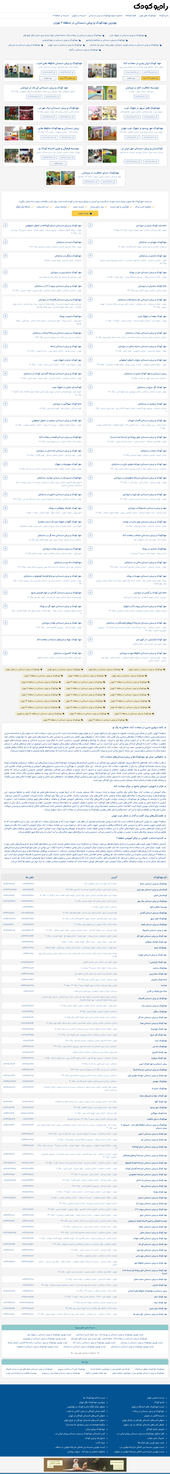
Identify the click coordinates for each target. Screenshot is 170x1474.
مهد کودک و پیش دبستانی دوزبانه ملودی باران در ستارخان (139, 464)
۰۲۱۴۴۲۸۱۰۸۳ (28, 1046)
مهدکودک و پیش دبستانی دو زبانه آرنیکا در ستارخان (57, 333)
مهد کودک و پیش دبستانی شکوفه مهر (150, 1262)
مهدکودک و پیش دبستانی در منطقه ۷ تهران (84, 688)
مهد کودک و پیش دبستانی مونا (153, 1023)
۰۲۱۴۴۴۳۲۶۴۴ (27, 936)
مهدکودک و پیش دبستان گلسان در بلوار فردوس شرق (56, 592)
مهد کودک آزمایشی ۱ (158, 962)
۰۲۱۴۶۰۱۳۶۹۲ (28, 947)
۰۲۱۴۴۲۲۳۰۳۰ (27, 1314)
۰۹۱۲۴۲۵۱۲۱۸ (28, 883)
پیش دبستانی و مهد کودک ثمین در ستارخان (145, 373)
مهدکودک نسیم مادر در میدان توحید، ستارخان (59, 477)
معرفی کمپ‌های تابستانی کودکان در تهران (87, 1415)
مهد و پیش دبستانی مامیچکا (154, 930)
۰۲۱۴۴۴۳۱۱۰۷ (9, 1215)
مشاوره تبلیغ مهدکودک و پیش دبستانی (105, 15)
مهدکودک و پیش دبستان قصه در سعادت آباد (60, 437)
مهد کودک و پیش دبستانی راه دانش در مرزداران (59, 450)
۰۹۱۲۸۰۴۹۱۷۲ (28, 924)
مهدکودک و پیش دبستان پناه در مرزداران (62, 548)
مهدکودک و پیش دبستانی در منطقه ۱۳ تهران (84, 701)
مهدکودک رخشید (159, 967)
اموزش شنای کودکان (155, 1429)
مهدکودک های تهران (147, 15)
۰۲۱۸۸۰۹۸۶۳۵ (131, 117)
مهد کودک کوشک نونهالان (156, 941)
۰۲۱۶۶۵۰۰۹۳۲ (28, 1162)
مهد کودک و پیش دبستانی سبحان (152, 1197)
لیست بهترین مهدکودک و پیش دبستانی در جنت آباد (94, 1342)
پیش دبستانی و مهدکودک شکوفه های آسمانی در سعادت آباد (59, 128)
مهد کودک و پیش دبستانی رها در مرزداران (62, 623)
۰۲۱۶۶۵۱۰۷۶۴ (9, 1075)
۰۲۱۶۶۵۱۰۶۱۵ (28, 1075)
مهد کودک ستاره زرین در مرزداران (66, 272)
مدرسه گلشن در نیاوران (154, 1415)
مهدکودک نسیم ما (159, 1088)
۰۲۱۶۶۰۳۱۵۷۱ (28, 1209)
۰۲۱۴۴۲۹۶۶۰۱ (28, 1154)
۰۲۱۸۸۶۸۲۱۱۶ (8, 924)
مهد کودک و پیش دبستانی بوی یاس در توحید (145, 521)
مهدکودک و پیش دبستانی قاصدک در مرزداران (60, 299)
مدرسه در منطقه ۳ (61, 15)
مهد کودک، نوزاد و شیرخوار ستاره (153, 1095)
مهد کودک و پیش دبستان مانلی (153, 1232)
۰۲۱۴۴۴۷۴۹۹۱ (28, 941)
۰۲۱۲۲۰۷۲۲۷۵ (8, 895)
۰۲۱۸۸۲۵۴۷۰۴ (27, 930)
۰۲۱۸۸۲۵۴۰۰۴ (9, 930)
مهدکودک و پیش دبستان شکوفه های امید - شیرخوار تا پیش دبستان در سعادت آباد (59, 63)
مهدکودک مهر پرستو (158, 1107)
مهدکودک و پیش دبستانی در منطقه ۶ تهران (128, 688)
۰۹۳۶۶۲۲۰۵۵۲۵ (26, 1302)
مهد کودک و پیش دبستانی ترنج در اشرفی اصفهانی (143, 360)
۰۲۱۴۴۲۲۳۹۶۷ (27, 1249)
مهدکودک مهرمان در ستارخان (153, 242)
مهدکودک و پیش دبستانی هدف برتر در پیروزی (61, 1373)
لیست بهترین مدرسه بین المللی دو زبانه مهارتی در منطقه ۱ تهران (81, 1447)
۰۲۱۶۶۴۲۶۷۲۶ (28, 1017)
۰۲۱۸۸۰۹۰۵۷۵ (27, 1296)
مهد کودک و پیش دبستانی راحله (66, 346)
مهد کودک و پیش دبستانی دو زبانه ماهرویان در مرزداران (140, 477)
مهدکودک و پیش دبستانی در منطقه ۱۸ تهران (132, 713)
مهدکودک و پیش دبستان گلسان (153, 912)
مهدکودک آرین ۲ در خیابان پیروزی (71, 1369)
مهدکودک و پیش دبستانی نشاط (153, 883)
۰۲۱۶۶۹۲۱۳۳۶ (28, 1238)
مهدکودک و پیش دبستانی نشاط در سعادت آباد (144, 535)
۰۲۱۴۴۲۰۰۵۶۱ (9, 1314)
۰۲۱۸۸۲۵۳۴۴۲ (27, 1180)
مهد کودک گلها (160, 1101)
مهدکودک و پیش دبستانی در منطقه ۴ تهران (84, 682)
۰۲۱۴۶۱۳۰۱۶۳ (65, 157)
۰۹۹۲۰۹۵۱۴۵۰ (27, 895)
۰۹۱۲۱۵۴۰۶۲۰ (66, 137)
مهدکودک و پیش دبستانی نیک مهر (152, 901)
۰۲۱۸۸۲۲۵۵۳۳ (27, 962)
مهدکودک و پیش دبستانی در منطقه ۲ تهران (42, 675)
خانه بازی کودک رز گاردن (156, 991)
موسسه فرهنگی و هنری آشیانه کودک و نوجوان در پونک (59, 148)
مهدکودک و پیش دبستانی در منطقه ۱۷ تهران (39, 707)
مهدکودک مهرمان (159, 1081)
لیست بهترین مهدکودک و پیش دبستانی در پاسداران (132, 1346)
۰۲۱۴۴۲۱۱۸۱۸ (8, 1249)
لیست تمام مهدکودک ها (94, 1397)
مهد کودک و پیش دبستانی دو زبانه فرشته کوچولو (146, 1162)
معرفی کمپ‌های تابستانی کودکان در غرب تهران (143, 1424)
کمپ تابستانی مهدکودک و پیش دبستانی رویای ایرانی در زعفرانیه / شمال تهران (82, 1434)
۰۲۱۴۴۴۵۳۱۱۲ (28, 1197)
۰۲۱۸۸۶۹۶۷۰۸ (9, 883)
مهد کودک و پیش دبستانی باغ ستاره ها (150, 1314)
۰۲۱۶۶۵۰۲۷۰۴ (9, 1063)
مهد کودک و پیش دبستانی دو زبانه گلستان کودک (146, 1168)
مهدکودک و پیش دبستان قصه (154, 924)
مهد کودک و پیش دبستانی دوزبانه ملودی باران (147, 1075)
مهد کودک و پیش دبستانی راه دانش (151, 1180)
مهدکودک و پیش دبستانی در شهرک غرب (126, 35)
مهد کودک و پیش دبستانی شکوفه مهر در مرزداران (143, 653)
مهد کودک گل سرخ (158, 1034)
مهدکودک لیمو (160, 947)
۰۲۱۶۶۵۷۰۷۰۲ (28, 1255)
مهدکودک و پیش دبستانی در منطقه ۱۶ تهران (84, 707)
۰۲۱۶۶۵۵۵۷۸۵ (9, 1232)
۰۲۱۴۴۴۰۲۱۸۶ (28, 1215)
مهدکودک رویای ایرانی (95, 1429)
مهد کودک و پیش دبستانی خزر (153, 1139)
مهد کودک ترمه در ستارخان (154, 450)
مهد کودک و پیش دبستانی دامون (152, 1133)
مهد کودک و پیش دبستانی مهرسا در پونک (147, 576)
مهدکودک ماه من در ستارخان (68, 562)
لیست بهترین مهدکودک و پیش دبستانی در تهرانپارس (44, 1338)
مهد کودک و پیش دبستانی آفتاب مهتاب (147, 420)
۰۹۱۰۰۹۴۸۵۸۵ (27, 912)
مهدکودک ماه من (159, 1046)
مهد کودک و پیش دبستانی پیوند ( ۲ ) (150, 1209)
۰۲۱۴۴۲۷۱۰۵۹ (28, 967)
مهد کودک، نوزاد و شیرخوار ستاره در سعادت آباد (59, 639)
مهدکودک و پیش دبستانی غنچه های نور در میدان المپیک (29, 1369)
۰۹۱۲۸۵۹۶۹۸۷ (149, 117)
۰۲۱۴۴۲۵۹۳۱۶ (90, 182)
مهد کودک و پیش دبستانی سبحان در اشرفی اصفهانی (57, 420)
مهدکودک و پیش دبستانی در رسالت (148, 1411)
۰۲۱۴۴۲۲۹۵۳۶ (27, 1133)
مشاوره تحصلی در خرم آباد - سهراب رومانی (86, 1451)
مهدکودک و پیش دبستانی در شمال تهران (23, 669)
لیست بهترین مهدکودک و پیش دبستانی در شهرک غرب (49, 1334)
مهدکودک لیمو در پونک (70, 316)
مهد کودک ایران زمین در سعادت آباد (142, 63)
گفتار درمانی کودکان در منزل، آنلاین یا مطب (86, 1411)
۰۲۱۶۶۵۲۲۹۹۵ (27, 1034)
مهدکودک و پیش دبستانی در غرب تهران (65, 44)
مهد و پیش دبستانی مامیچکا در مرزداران (147, 508)
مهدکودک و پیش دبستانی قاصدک (152, 998)
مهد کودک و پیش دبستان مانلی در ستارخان (146, 562)
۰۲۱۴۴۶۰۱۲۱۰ (28, 953)
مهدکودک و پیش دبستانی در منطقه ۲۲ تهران (61, 719)
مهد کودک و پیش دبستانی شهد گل (151, 936)
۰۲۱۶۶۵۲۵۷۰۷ (9, 1162)
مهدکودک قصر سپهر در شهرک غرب (142, 108)
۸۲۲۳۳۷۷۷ (8, 1101)
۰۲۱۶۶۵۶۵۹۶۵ (9, 1168)
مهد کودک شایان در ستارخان (153, 255)
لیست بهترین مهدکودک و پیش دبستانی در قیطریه (37, 1346)
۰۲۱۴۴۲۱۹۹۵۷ (9, 1174)
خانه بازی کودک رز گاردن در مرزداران (150, 592)
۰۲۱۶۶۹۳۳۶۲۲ (47, 117)
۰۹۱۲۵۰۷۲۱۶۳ (28, 1101)
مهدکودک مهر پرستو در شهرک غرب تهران (142, 128)
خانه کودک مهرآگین (158, 1113)
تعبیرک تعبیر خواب (155, 1438)
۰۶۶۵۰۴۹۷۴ (28, 1040)
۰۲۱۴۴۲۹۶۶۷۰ (9, 1154)
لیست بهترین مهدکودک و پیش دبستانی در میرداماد (84, 1346)
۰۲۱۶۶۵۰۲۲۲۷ (28, 1063)
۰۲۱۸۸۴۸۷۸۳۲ (27, 1005)
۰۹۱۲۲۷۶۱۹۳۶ (28, 1081)
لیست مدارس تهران (155, 1397)
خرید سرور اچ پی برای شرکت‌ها (151, 1442)
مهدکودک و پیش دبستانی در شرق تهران (64, 669)
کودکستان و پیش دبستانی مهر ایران (151, 889)
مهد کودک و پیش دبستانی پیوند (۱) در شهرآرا (145, 606)
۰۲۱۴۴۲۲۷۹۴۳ (27, 979)
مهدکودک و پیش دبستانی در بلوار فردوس (60, 40)
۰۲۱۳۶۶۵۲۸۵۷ (9, 1197)
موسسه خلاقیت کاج (158, 906)
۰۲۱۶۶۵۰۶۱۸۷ (28, 1232)
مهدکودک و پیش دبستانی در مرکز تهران (104, 669)
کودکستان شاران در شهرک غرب (67, 387)
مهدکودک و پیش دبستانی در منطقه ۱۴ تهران (39, 701)
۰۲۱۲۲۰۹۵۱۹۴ (131, 137)
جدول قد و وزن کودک (95, 1438)
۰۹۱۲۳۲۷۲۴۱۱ (140, 97)
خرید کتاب (100, 1442)
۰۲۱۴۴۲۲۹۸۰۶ (28, 1174)
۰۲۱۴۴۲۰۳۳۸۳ (9, 1081)
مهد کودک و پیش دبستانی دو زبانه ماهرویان (147, 1174)
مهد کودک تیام (160, 1296)
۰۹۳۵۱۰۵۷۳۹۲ (27, 1113)
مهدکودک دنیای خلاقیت (156, 1119)
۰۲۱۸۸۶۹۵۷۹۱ (131, 72)
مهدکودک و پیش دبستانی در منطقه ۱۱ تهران (39, 694)
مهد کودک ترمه (160, 1302)
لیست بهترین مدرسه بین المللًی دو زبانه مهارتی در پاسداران (144, 1447)
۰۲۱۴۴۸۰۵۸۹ (8, 912)
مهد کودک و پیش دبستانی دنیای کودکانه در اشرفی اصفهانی (53, 225)
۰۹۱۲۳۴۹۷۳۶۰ (66, 117)
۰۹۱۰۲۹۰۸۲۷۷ (148, 137)
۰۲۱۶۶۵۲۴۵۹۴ (27, 1023)
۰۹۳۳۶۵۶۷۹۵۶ (131, 161)
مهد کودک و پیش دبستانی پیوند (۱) (151, 1203)
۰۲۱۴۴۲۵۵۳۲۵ (27, 985)
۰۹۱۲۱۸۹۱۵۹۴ (150, 161)
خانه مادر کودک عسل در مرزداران (151, 225)
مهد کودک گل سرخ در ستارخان (152, 387)
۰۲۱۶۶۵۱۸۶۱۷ (28, 1285)
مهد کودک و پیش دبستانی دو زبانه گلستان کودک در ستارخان (53, 373)
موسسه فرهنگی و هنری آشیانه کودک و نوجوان (147, 1220)
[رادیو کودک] (150, 7)
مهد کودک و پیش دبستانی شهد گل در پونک (61, 606)
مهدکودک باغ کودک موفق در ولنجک (149, 1369)
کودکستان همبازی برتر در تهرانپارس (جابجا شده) (110, 1369)
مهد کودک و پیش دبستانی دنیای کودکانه (149, 1146)
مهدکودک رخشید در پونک (154, 548)
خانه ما (164, 985)
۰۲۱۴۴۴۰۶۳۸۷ (27, 1139)
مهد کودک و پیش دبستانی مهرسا (152, 954)
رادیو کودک (164, 15)
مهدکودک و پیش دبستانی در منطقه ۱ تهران (86, 675)
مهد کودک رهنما (160, 1191)
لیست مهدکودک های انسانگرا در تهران (147, 1406)
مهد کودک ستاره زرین (158, 973)
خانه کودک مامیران (159, 979)
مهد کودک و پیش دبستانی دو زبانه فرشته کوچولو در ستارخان (53, 576)
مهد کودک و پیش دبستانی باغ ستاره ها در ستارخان (142, 299)
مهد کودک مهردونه (158, 1028)
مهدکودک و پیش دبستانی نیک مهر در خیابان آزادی (59, 108)
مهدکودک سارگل (160, 1011)
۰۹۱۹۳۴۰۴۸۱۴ (66, 72)
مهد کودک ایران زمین (158, 1308)
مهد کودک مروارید (159, 1058)
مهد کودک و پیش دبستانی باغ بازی (152, 1249)
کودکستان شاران (160, 895)
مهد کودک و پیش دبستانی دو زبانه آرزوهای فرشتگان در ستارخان (136, 623)
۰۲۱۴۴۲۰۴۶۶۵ (27, 1058)
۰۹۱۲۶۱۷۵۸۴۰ (51, 97)
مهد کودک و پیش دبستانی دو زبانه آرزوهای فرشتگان (144, 1155)
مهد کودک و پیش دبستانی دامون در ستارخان (60, 494)
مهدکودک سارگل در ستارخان (68, 255)
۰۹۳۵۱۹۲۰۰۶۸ (9, 1087)
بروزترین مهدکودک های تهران (92, 1402)
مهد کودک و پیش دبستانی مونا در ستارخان (146, 333)
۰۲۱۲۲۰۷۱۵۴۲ (47, 72)
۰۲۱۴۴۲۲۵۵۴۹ (27, 1261)
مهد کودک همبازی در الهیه (96, 1373)
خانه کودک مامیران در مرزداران (152, 286)
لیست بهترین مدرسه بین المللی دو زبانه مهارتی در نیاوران (139, 1451)
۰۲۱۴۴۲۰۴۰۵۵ (27, 973)
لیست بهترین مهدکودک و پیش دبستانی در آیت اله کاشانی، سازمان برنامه (37, 1342)
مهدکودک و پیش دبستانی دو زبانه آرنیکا (150, 1069)
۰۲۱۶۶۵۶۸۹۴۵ (27, 1168)
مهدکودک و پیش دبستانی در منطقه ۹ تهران (128, 694)
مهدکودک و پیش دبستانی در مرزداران (24, 44)
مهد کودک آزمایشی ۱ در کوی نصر (151, 639)
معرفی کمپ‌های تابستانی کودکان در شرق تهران (84, 1420)
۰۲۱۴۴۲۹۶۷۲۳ (27, 1069)
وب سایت (131, 78)
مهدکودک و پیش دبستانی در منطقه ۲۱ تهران (106, 719)
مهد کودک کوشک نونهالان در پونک (65, 508)
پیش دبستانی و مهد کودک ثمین (153, 1063)
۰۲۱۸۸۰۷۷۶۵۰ (28, 1191)
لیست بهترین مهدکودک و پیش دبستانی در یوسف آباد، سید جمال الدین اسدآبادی (109, 1334)
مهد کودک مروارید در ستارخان (152, 404)
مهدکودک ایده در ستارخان (69, 242)
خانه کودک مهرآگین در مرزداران (67, 404)
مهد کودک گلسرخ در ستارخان (68, 653)
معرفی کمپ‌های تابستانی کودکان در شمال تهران (143, 1420)
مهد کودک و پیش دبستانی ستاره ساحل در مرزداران (142, 346)
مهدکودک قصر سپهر (158, 918)
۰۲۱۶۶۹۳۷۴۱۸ (28, 1011)
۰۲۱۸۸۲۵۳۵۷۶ (9, 1180)
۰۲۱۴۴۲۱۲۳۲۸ (47, 157)
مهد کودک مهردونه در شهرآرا (68, 464)
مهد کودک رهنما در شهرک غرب (152, 316)
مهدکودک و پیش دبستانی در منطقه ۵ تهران (39, 682)
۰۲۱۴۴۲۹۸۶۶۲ (9, 1261)
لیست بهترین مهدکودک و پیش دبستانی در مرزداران (142, 1342)
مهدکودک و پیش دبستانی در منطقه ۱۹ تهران (88, 713)
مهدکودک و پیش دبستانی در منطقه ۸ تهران (40, 688)
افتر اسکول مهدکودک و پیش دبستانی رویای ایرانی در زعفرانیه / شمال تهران (143, 1434)
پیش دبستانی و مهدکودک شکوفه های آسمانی (147, 1290)
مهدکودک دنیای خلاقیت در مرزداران (100, 173)
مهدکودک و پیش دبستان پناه (154, 1005)
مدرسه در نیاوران (79, 15)
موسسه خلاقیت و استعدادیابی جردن (21, 1373)
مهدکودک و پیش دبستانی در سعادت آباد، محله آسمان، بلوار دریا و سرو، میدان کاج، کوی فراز (62, 35)
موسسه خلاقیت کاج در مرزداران (142, 88)
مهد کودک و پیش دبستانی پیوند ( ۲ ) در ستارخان (58, 286)
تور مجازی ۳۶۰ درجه (150, 78)
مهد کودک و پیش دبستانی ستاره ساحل (150, 1279)
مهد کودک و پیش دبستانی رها (154, 1185)
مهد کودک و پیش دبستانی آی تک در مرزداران (44, 88)
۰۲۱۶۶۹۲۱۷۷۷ (28, 1087)
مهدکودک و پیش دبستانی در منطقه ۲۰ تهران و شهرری (39, 713)
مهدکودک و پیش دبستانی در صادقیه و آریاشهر (105, 40)
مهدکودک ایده (160, 1040)
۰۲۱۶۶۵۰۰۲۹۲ (28, 1052)
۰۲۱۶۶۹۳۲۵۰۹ (27, 1226)
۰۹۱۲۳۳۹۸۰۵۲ (149, 72)
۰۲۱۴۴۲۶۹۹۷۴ (33, 97)
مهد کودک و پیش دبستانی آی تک (152, 1244)
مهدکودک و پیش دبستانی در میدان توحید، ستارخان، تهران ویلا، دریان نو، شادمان (124, 44)
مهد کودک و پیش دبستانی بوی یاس (151, 1255)
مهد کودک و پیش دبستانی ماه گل (152, 1017)
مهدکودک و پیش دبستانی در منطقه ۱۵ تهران (129, 707)
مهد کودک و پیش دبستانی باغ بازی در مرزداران (145, 494)
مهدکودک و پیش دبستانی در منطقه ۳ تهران (128, 682)
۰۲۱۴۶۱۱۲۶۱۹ (28, 991)
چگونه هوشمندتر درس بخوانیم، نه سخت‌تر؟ (85, 1424)
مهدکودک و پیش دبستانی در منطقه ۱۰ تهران (84, 694)
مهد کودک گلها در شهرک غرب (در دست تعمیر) (60, 521)
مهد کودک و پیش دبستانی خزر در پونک (148, 272)
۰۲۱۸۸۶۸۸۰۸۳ (48, 137)
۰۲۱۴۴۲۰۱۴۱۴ (8, 1113)
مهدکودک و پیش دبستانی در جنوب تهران (145, 669)
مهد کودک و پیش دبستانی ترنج (153, 1215)
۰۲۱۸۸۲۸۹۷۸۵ (28, 1028)
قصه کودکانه (130, 15)
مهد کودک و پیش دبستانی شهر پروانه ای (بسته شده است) (138, 437)
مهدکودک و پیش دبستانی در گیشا (83, 49)
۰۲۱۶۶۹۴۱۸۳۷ (9, 1302)
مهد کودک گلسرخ (159, 1052)
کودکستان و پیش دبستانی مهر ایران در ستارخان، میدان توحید (142, 148)
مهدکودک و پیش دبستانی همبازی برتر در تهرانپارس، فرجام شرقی (138, 1373)
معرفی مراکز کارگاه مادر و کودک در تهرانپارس (86, 1406)
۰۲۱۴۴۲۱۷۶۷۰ (28, 1279)
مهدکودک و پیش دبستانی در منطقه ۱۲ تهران (129, 701)
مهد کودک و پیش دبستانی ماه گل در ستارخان (60, 535)
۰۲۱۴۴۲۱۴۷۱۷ (28, 1185)
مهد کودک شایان (159, 1285)
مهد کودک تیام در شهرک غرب (67, 360)
